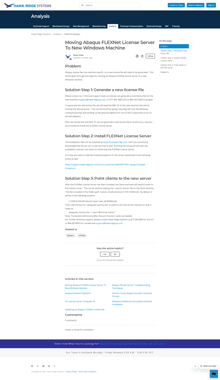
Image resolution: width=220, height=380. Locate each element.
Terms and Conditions (87, 371)
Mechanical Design (61, 26)
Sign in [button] (211, 5)
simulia (82, 235)
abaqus (70, 235)
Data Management (81, 26)
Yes (104, 254)
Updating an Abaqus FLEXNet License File (84, 309)
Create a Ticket (176, 5)
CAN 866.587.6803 (137, 343)
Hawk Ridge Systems (41, 34)
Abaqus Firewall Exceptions (78, 293)
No (115, 254)
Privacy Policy (71, 371)
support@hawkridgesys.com (92, 99)
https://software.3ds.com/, (115, 142)
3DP (167, 26)
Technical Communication (131, 26)
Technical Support (41, 26)
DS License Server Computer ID (80, 301)
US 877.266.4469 (113, 343)
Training (176, 26)
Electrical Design (154, 26)
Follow (150, 56)
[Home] (27, 5)
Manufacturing (99, 26)
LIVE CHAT (158, 343)
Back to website (196, 5)
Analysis (112, 26)
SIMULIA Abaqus (72, 34)
